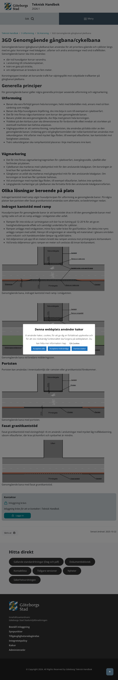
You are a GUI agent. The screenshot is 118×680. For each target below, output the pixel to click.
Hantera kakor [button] (79, 348)
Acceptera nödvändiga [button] (59, 348)
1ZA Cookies (74, 343)
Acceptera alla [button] (39, 348)
